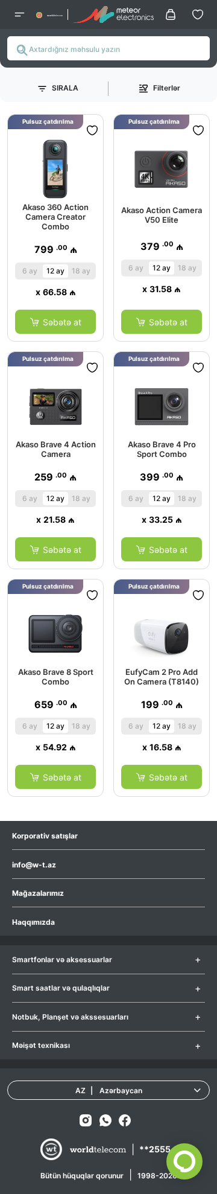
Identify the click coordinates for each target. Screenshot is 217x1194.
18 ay (81, 270)
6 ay (29, 270)
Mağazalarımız (38, 893)
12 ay (55, 270)
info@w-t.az (34, 864)
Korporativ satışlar (45, 835)
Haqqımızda (33, 922)
